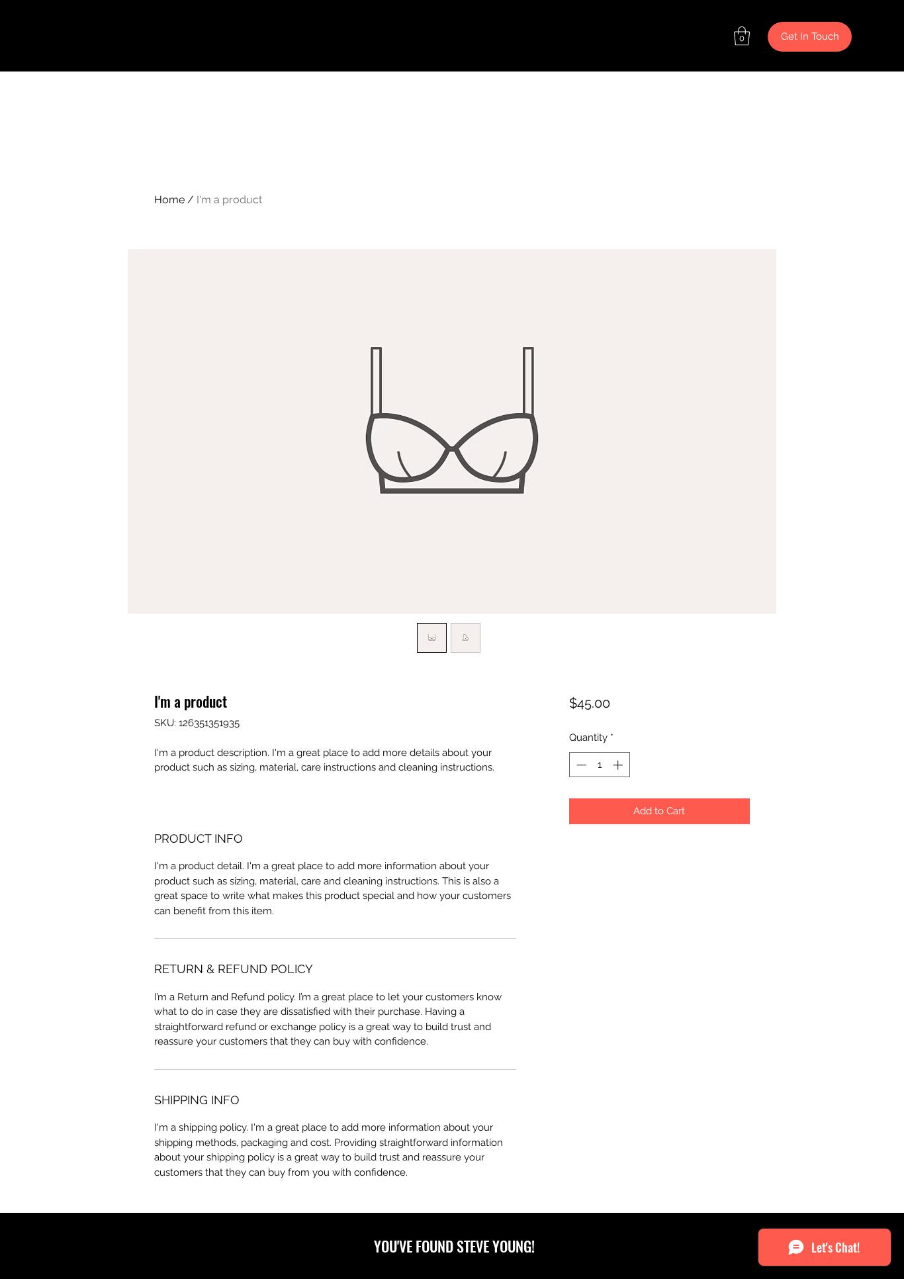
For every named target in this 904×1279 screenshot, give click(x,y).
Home (169, 199)
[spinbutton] (599, 765)
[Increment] (619, 765)
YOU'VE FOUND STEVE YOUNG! (454, 1245)
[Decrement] (580, 765)
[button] (742, 36)
